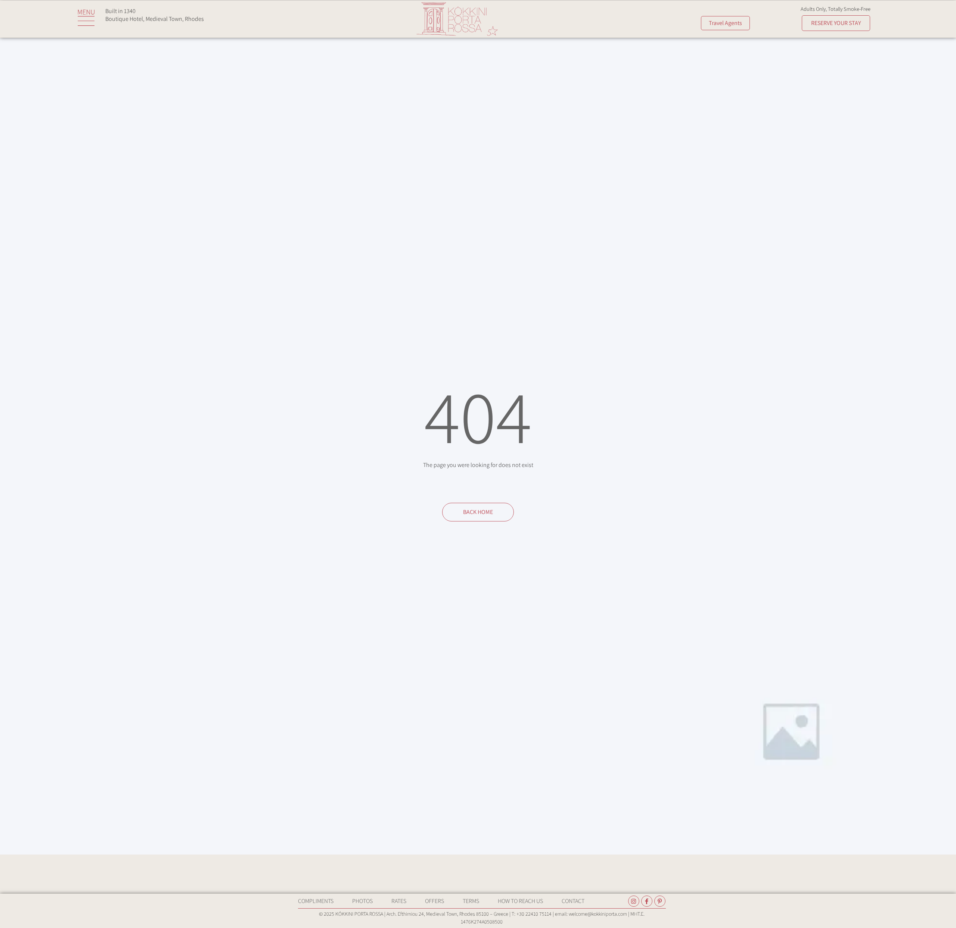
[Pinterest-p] (659, 901)
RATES (398, 901)
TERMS (471, 901)
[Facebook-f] (646, 901)
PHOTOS (362, 901)
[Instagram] (633, 901)
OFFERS (434, 901)
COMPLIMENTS (315, 901)
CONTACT (573, 901)
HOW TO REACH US (520, 901)
